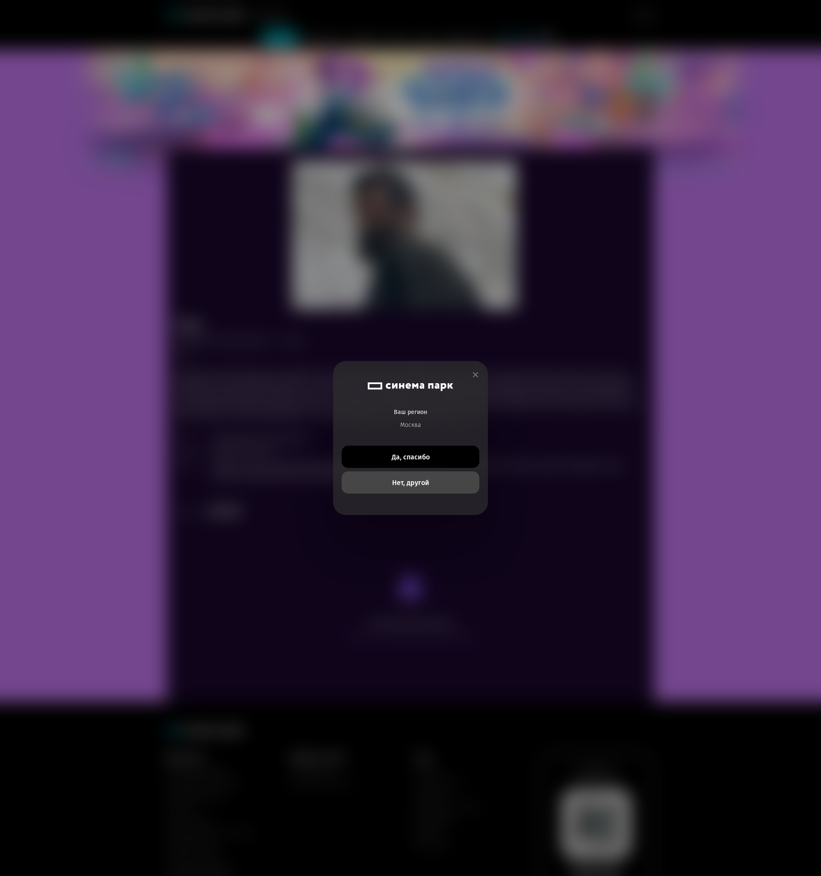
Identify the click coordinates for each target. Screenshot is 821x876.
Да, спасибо (411, 457)
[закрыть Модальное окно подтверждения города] (475, 375)
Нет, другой (410, 483)
